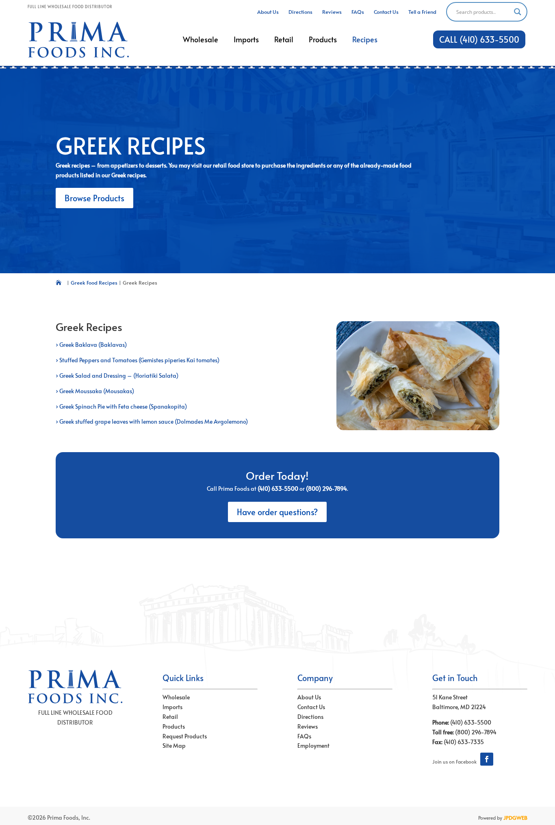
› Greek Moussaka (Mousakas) (95, 391)
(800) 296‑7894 (326, 488)
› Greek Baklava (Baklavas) (91, 344)
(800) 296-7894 (475, 732)
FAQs (304, 736)
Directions (310, 717)
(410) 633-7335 (464, 742)
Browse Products (94, 198)
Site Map (174, 745)
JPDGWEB (515, 817)
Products (174, 726)
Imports (172, 707)
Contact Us (311, 707)
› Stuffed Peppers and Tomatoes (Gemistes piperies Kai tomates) (137, 360)
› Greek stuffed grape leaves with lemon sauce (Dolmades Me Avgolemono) (152, 421)
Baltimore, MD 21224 (459, 707)
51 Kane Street (450, 697)
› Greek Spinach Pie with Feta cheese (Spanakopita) (121, 406)
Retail (170, 717)
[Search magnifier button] (517, 11)
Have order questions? (277, 512)
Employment (313, 745)
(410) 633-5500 (470, 722)
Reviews (307, 726)
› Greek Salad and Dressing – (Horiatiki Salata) (117, 375)
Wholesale (176, 697)
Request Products (185, 736)
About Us (309, 697)
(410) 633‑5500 (278, 488)
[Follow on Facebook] (486, 759)
